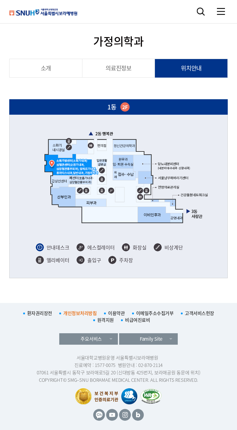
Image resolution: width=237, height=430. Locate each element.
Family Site (151, 338)
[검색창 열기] (201, 11)
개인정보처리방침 (80, 313)
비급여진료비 (137, 320)
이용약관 (116, 313)
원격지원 (105, 320)
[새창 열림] (129, 396)
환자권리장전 (39, 313)
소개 (46, 68)
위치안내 (191, 68)
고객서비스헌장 (199, 313)
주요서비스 (91, 338)
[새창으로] (151, 396)
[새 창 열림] (99, 415)
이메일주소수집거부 (155, 313)
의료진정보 (118, 68)
